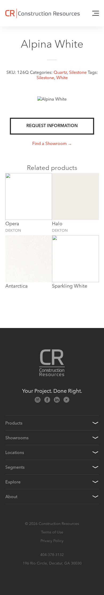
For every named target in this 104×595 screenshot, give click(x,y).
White (62, 77)
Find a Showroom (49, 143)
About (11, 496)
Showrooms (17, 437)
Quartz (60, 72)
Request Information (52, 126)
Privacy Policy (52, 540)
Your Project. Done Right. (52, 390)
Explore (13, 482)
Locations (14, 452)
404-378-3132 (52, 554)
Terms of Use (52, 532)
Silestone (78, 72)
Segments (15, 467)
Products (13, 423)
